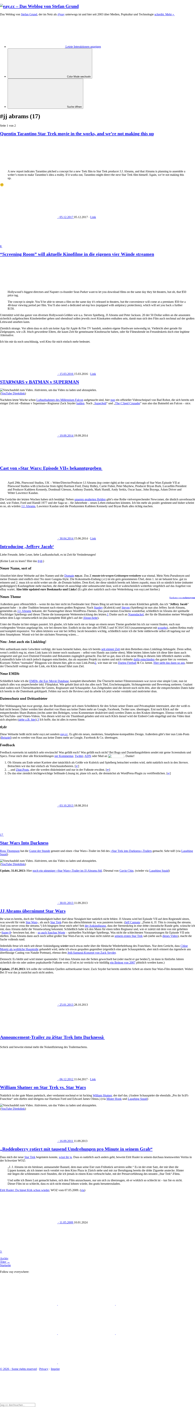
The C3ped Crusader (127, 403)
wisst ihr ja (65, 1157)
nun (112, 399)
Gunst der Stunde (39, 851)
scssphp (162, 627)
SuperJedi (100, 403)
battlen (80, 403)
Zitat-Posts (22, 769)
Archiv (4, 1258)
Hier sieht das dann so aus (169, 662)
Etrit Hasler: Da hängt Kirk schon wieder (24, 1190)
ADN (87, 756)
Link (93, 217)
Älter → (5, 1261)
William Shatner (102, 1095)
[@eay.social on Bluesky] (87, 1304)
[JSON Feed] (29, 1362)
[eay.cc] (39, 6)
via (82, 1190)
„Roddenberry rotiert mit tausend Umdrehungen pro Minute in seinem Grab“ (76, 1149)
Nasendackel (136, 614)
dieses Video (170, 936)
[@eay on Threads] (29, 1333)
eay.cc (64, 734)
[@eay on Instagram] (87, 1333)
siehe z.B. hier (27, 719)
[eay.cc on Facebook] (144, 1333)
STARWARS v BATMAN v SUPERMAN (39, 381)
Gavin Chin (126, 870)
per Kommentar (63, 756)
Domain (69, 575)
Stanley (98, 607)
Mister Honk (114, 1098)
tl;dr (40, 561)
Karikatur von (182, 597)
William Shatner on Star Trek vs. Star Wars (43, 1087)
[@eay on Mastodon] (29, 1304)
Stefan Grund (29, 14)
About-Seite (90, 617)
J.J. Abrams (28, 506)
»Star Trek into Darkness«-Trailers (131, 851)
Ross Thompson (10, 851)
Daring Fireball (127, 662)
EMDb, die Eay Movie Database (49, 681)
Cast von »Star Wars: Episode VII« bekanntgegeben (51, 468)
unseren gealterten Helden (90, 499)
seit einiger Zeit (110, 649)
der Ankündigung (95, 925)
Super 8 (6, 932)
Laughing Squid (159, 870)
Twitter (79, 756)
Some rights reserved (18, 1369)
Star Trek (55, 922)
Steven (125, 607)
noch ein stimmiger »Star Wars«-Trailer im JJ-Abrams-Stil (67, 870)
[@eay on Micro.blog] (144, 1304)
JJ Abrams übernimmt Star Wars (33, 911)
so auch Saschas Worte (51, 932)
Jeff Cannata (132, 922)
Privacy (43, 1369)
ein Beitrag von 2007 (122, 962)
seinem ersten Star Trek (129, 936)
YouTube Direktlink (13, 393)
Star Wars (31, 922)
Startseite (5, 1265)
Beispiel (6, 737)
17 (2, 834)
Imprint (55, 1369)
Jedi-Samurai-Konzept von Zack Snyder (91, 952)
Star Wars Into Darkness (24, 842)
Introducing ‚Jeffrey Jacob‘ (27, 546)
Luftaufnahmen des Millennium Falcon (59, 399)
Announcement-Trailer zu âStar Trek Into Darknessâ (52, 1037)
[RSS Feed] (86, 1362)
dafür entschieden (144, 659)
